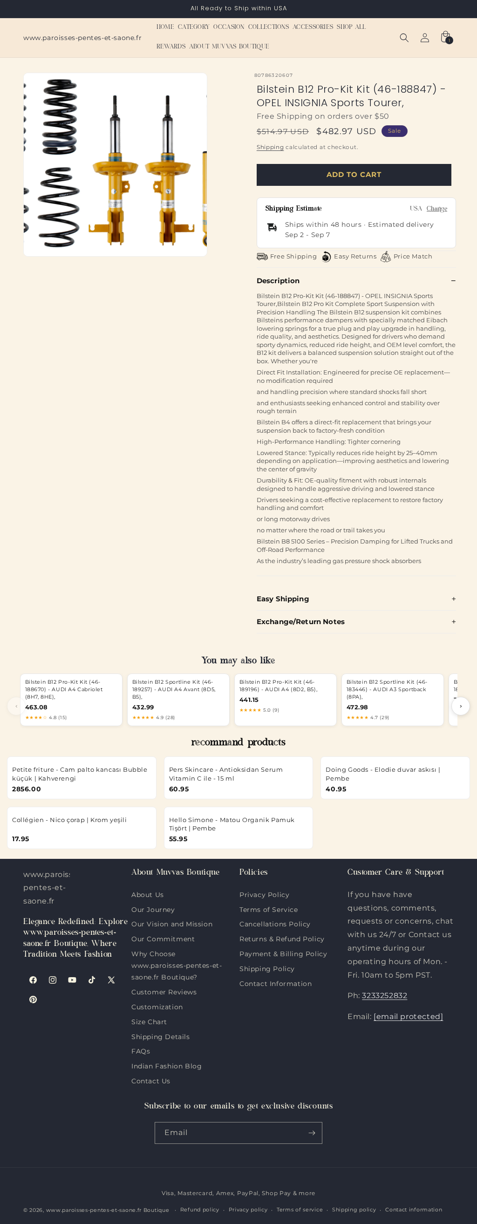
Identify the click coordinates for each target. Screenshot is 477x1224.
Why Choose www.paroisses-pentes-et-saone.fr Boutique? (176, 953)
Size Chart (149, 1021)
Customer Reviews (164, 991)
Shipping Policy (267, 968)
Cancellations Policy (275, 923)
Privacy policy (248, 1209)
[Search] (404, 37)
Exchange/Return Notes (301, 621)
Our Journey (153, 908)
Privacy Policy (264, 895)
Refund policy (199, 1209)
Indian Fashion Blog (166, 1065)
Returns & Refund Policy (282, 938)
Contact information (413, 1209)
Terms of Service (268, 908)
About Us (147, 895)
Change (437, 209)
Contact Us (150, 1080)
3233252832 (384, 995)
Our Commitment (163, 938)
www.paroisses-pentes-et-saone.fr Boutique (108, 1210)
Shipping (270, 146)
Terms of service (300, 1209)
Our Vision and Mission (171, 923)
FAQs (140, 1050)
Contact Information (275, 982)
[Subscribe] (311, 1133)
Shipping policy (354, 1209)
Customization (157, 1006)
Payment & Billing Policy (283, 953)
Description (278, 280)
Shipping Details (160, 1036)
